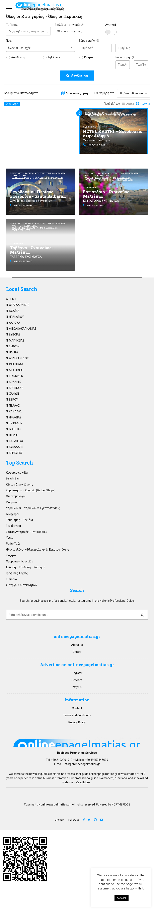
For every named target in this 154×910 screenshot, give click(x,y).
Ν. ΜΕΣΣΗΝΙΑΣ (15, 370)
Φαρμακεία (13, 502)
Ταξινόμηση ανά (104, 93)
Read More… (84, 782)
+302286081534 (23, 205)
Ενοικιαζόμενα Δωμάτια (51, 173)
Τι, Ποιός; (12, 24)
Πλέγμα (145, 104)
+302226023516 (96, 145)
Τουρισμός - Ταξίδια (95, 112)
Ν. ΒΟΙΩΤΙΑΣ (13, 429)
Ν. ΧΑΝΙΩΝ (12, 393)
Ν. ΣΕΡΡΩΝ (12, 346)
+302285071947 (96, 205)
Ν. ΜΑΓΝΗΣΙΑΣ (15, 340)
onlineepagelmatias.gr (103, 773)
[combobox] (77, 31)
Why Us (77, 687)
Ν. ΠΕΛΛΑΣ (13, 405)
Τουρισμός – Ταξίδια (19, 520)
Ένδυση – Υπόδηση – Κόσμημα (25, 567)
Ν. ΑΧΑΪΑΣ (12, 311)
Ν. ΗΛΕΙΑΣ (12, 352)
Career (77, 651)
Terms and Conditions (77, 715)
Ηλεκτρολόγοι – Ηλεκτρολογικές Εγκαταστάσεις (37, 549)
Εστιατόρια (103, 175)
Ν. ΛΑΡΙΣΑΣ (13, 322)
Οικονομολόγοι (16, 496)
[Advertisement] (40, 136)
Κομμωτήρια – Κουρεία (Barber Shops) (30, 490)
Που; (9, 40)
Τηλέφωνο (55, 57)
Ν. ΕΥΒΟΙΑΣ (13, 334)
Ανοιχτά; (111, 24)
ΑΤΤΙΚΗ (11, 299)
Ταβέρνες (90, 179)
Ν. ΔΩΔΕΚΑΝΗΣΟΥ (17, 358)
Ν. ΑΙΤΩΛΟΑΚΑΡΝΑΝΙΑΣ (21, 328)
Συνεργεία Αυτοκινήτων (21, 585)
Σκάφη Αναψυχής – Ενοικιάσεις (26, 531)
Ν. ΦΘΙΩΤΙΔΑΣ (14, 364)
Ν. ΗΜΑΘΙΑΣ (13, 417)
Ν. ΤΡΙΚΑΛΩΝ (14, 423)
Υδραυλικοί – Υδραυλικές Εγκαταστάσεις (33, 508)
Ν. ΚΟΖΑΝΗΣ (14, 381)
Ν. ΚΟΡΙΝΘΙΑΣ (14, 387)
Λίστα (130, 104)
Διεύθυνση (18, 57)
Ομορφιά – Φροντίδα (19, 561)
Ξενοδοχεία (116, 112)
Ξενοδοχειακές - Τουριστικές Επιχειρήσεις (110, 115)
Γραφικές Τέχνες (17, 573)
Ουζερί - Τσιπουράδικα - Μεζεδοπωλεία (108, 177)
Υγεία (9, 537)
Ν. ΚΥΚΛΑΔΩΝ (14, 446)
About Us (77, 644)
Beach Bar (12, 478)
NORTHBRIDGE (121, 804)
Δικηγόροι (12, 514)
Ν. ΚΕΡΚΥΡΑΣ (14, 452)
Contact (77, 708)
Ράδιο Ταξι (13, 543)
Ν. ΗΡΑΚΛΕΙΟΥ (15, 316)
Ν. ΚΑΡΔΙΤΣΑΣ (15, 441)
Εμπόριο (11, 579)
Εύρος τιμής (89, 40)
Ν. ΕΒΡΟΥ (12, 399)
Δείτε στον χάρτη (77, 93)
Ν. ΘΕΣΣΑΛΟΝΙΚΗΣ (17, 304)
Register (77, 673)
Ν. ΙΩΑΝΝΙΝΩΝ (14, 376)
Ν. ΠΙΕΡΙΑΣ (12, 435)
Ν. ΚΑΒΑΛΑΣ (14, 411)
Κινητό (88, 57)
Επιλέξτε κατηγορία (68, 24)
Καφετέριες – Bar (17, 472)
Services (77, 680)
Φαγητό (89, 175)
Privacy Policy (77, 722)
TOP (28, 230)
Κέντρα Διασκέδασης (19, 484)
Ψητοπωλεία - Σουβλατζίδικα (116, 179)
